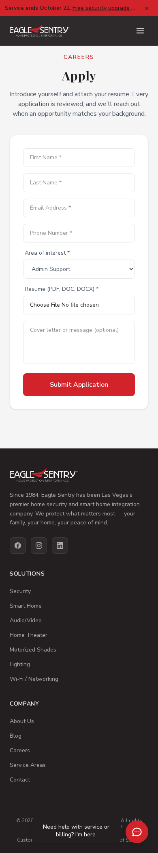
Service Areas (28, 765)
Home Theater (28, 635)
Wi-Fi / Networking (34, 679)
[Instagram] (39, 545)
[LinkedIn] (60, 545)
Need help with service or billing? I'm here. (76, 830)
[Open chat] (137, 832)
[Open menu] (140, 31)
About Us (22, 721)
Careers (20, 750)
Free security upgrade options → (115, 8)
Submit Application (79, 384)
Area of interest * (47, 253)
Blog (15, 736)
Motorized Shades (33, 650)
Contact (20, 780)
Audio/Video (26, 620)
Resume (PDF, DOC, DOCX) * (61, 289)
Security (20, 591)
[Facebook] (18, 545)
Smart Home (26, 606)
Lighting (20, 664)
